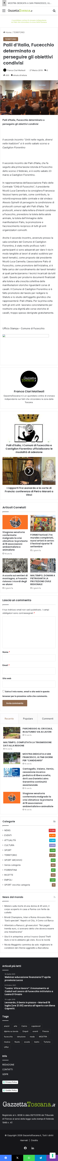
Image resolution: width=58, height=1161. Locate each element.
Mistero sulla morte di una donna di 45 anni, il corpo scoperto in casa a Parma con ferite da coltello (26, 909)
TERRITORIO (19, 32)
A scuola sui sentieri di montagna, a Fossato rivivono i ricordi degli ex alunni (15, 580)
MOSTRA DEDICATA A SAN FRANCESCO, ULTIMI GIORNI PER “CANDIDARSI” (38, 757)
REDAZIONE (8, 1064)
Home (8, 32)
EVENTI (8, 835)
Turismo (47, 1042)
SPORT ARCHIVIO (13, 860)
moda (32, 1036)
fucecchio (8, 1036)
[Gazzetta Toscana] (29, 21)
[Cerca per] (54, 11)
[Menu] (3, 11)
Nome (6, 652)
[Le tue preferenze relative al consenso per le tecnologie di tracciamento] (53, 1156)
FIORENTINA (10, 870)
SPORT (7, 850)
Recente (9, 718)
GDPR (5, 1074)
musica (7, 1042)
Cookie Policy (11, 1090)
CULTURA (9, 845)
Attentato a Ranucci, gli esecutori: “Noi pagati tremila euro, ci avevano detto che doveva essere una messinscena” (29, 928)
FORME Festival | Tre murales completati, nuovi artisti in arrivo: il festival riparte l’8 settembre (42, 540)
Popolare (28, 718)
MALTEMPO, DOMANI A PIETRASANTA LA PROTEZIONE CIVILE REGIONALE (42, 580)
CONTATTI (7, 1069)
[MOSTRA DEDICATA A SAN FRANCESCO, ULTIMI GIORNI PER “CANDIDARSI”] (11, 758)
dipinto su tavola (11, 1031)
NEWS (7, 830)
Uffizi (6, 1047)
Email (6, 665)
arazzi (6, 1026)
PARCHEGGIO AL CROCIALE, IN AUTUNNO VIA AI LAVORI (38, 730)
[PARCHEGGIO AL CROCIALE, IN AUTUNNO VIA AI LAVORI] (11, 733)
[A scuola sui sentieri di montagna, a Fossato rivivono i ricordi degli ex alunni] (15, 565)
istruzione (21, 1036)
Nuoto (17, 1042)
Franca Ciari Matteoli (16, 70)
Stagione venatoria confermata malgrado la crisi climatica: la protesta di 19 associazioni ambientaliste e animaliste (15, 541)
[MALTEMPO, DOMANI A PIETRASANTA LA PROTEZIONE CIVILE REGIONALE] (43, 565)
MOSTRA (43, 1036)
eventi (35, 1031)
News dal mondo (12, 897)
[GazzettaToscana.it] (20, 11)
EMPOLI (8, 880)
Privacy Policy (11, 1082)
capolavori (36, 1026)
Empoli (25, 1031)
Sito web (6, 678)
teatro (36, 1042)
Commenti (47, 718)
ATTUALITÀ (10, 840)
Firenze (45, 1031)
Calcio (24, 1026)
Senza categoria (12, 865)
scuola (27, 1042)
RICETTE (8, 875)
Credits (34, 1140)
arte (15, 1026)
